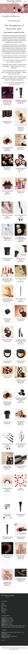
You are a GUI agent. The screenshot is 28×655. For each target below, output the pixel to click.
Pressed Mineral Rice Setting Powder (21, 380)
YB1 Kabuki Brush (7, 422)
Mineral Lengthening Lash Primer (20, 444)
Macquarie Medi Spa (9, 647)
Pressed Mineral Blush (21, 168)
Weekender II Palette (7, 339)
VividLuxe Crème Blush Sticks (7, 191)
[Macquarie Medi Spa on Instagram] (3, 640)
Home (2, 603)
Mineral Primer (20, 147)
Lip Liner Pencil (7, 514)
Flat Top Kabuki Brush (7, 258)
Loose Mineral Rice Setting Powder (7, 402)
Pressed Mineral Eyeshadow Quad (7, 466)
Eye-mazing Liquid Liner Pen (20, 215)
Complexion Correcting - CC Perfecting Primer (20, 101)
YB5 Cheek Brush (21, 537)
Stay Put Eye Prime (7, 361)
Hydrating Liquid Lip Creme (7, 489)
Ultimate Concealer (7, 375)
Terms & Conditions (18, 647)
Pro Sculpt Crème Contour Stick (20, 556)
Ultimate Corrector (20, 361)
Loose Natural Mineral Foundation (7, 148)
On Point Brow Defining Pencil (7, 444)
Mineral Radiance (21, 319)
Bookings (3, 604)
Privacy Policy (15, 649)
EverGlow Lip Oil (21, 191)
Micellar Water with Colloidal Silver (7, 238)
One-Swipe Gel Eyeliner (20, 466)
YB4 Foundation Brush (7, 537)
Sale (2, 607)
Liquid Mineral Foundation (20, 128)
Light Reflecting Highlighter (20, 422)
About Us (3, 611)
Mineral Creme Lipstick (7, 555)
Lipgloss (21, 488)
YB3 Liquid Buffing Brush (20, 259)
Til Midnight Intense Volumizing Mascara (20, 579)
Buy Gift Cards (4, 606)
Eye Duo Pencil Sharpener (7, 319)
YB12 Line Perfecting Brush (21, 299)
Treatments (3, 608)
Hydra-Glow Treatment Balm (7, 215)
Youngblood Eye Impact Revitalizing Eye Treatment (20, 239)
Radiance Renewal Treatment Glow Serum (7, 299)
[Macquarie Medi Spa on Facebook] (2, 640)
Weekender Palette (7, 121)
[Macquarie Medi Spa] (14, 1)
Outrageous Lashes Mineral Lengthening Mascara (20, 341)
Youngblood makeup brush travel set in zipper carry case (7, 102)
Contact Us (3, 612)
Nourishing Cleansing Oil (21, 279)
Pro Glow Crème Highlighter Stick (7, 583)
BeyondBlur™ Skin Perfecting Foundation (7, 279)
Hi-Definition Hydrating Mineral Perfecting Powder (20, 399)
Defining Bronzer (7, 167)
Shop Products (4, 610)
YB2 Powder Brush (20, 514)
